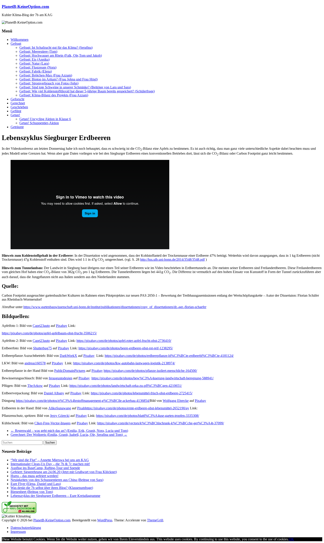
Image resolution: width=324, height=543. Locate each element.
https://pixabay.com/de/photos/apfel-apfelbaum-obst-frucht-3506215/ (49, 333)
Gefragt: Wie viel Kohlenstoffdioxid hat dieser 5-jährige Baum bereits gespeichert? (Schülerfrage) (87, 91)
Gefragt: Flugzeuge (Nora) (37, 67)
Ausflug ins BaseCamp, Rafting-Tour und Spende (45, 468)
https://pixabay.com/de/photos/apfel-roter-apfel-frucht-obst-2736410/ (123, 341)
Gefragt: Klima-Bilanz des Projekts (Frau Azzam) (53, 95)
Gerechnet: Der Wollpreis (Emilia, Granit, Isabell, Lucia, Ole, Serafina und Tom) (69, 434)
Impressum (18, 532)
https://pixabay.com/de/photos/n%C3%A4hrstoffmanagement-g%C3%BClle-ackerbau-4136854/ (83, 401)
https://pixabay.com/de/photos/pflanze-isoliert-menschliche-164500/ (150, 371)
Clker (38, 423)
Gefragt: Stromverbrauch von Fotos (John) (48, 83)
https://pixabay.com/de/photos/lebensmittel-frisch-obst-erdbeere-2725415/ (141, 393)
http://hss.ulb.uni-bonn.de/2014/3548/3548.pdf (172, 259)
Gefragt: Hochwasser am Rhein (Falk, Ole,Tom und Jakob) (60, 55)
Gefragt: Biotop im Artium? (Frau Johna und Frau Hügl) (58, 79)
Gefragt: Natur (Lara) (34, 63)
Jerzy (54, 416)
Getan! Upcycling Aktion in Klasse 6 (45, 119)
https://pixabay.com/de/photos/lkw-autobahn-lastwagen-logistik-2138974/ (124, 363)
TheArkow (35, 386)
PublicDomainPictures (69, 371)
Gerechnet (18, 103)
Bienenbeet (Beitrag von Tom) (32, 492)
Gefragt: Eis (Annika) (34, 59)
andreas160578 (35, 363)
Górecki (63, 416)
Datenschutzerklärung (26, 528)
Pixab (81, 408)
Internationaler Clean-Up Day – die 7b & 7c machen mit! (50, 464)
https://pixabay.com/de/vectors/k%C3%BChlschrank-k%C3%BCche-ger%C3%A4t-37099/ (160, 423)
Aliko (52, 408)
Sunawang (63, 408)
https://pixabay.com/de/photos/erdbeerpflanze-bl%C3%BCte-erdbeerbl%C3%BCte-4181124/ (169, 356)
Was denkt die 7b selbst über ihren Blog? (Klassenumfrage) (52, 488)
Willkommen (19, 39)
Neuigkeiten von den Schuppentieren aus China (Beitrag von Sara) (57, 480)
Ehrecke (183, 401)
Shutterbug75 (42, 348)
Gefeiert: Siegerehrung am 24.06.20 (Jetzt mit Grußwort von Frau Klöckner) (64, 472)
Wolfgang (170, 401)
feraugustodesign (60, 378)
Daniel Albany (54, 393)
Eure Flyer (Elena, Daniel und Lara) (36, 484)
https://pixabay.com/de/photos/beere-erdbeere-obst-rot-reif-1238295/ (125, 348)
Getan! (15, 115)
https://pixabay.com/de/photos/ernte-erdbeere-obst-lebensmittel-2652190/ (135, 408)
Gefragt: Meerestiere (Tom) (38, 51)
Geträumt (17, 127)
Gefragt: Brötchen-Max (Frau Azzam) (45, 75)
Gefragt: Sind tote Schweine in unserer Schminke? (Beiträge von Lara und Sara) (75, 87)
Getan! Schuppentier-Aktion (39, 123)
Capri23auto (41, 326)
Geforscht (17, 99)
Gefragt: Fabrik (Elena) (35, 71)
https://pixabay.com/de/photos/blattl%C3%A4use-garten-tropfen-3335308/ (147, 416)
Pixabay (61, 326)
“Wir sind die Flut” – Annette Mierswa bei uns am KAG (50, 460)
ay (187, 408)
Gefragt (16, 43)
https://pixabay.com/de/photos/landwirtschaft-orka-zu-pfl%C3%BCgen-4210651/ (125, 386)
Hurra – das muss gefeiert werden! (34, 476)
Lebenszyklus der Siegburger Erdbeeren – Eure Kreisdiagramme (55, 496)
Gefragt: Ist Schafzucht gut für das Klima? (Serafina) (56, 47)
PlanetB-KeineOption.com (25, 6)
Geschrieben (19, 107)
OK (291, 539)
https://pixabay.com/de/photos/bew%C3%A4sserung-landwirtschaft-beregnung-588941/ (152, 378)
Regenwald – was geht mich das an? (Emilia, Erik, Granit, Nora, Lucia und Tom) (69, 431)
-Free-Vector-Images (56, 423)
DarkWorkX (68, 356)
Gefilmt (16, 111)
